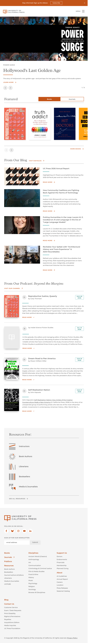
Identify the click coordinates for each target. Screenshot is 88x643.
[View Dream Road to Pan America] (11, 368)
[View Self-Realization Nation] (11, 400)
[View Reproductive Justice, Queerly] (11, 306)
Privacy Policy (72, 638)
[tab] (49, 99)
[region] (44, 39)
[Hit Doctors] (64, 124)
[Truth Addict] (40, 124)
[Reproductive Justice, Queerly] (15, 124)
